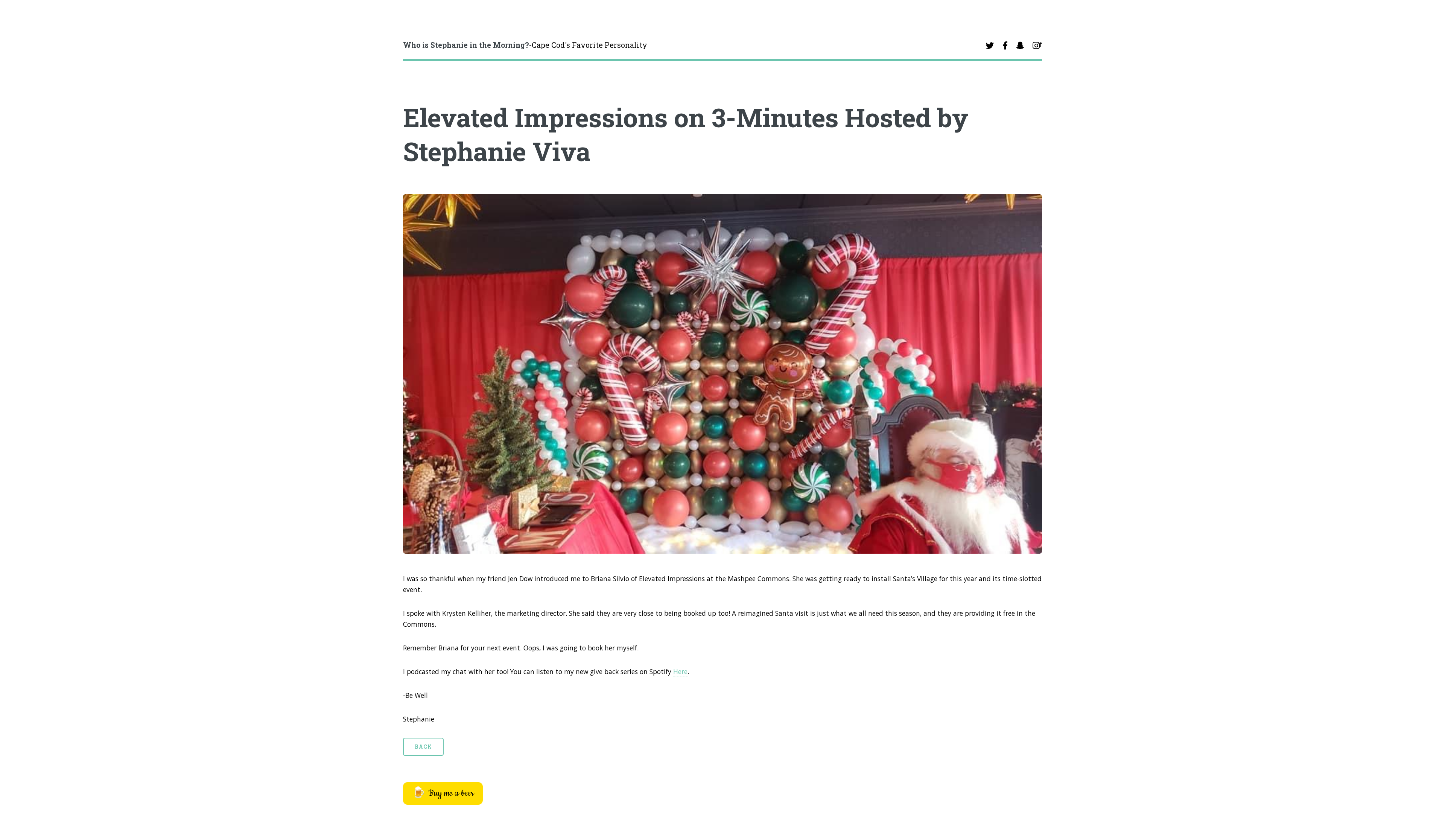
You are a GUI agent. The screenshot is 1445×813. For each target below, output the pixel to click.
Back (423, 746)
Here (680, 671)
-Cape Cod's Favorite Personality (525, 45)
